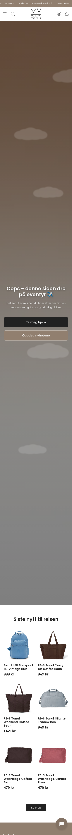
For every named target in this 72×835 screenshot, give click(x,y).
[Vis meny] (4, 13)
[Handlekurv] (67, 13)
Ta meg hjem (36, 322)
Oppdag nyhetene (36, 335)
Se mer (36, 807)
